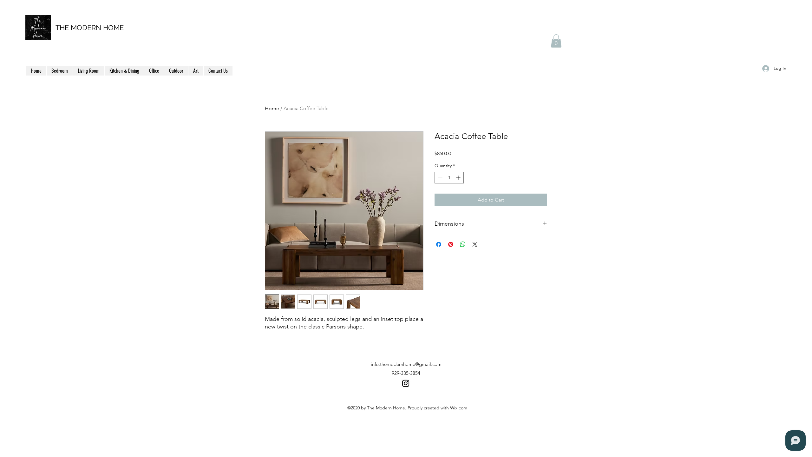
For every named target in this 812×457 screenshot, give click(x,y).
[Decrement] (439, 177)
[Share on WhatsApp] (463, 244)
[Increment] (459, 177)
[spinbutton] (449, 177)
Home (272, 108)
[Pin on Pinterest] (451, 244)
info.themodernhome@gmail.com (406, 364)
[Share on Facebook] (438, 244)
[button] (556, 41)
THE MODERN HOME (90, 27)
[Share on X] (475, 244)
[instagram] (405, 383)
